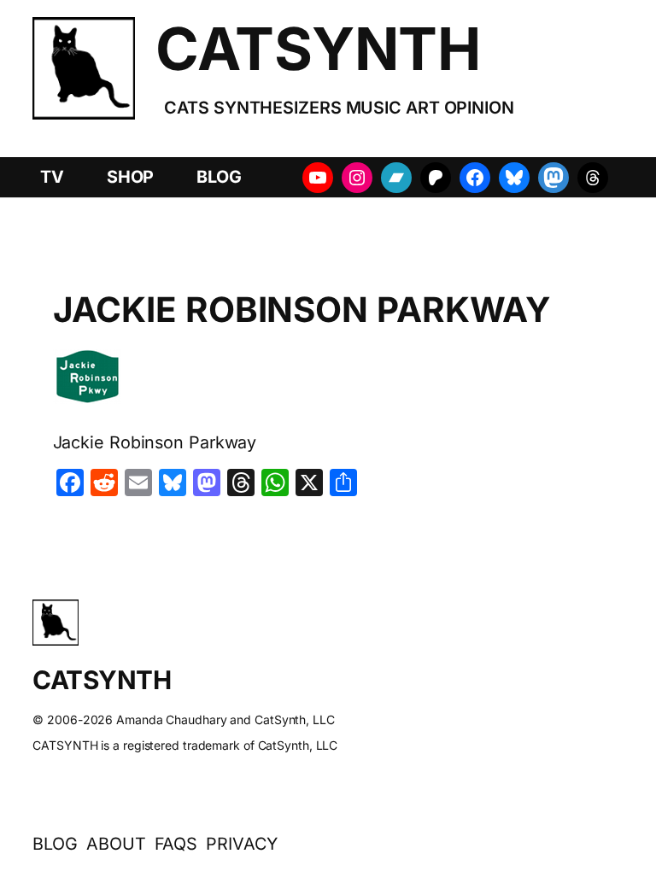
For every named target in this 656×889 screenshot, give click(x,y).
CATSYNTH (317, 49)
